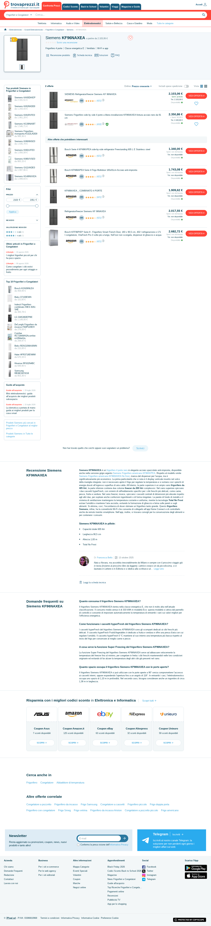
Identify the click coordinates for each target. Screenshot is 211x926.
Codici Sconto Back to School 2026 (124, 871)
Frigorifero (31, 782)
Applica (12, 212)
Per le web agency (47, 871)
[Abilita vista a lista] (201, 86)
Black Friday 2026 (116, 867)
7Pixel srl (11, 918)
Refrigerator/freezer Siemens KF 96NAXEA (85, 211)
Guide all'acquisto (115, 883)
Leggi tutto (159, 569)
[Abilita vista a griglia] (205, 86)
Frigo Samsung (89, 804)
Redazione (9, 875)
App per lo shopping (116, 904)
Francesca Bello (104, 557)
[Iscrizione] (125, 838)
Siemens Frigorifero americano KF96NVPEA (134, 473)
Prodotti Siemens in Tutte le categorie (19, 435)
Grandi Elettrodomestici (33, 30)
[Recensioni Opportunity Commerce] (90, 124)
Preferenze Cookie (110, 918)
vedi (196, 96)
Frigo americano (170, 810)
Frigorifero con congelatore (40, 810)
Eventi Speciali (80, 871)
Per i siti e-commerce (48, 867)
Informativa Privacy (119, 844)
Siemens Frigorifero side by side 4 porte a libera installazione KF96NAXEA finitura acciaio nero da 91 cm (113, 116)
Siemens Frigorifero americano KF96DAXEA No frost (104, 476)
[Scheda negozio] (71, 100)
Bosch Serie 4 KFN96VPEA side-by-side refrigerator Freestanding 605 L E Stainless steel (107, 149)
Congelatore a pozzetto (38, 804)
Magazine (112, 875)
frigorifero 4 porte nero (117, 470)
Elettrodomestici (15, 30)
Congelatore (46, 782)
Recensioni (112, 895)
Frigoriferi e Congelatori (54, 30)
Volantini (77, 875)
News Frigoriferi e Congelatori (121, 879)
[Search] (203, 15)
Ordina (127, 86)
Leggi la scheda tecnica (94, 582)
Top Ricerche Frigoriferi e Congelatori (125, 887)
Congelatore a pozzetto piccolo (141, 810)
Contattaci (9, 879)
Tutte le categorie (165, 23)
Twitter (149, 871)
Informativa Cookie (90, 918)
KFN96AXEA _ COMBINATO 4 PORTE (83, 190)
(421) (99, 100)
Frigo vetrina (80, 810)
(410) (99, 124)
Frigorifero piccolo (137, 804)
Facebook (151, 867)
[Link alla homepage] (5, 29)
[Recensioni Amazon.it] (90, 101)
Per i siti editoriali (46, 875)
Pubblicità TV (113, 900)
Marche (76, 883)
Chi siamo (9, 867)
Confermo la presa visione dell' (104, 844)
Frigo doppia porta (159, 804)
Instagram (151, 875)
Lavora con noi (11, 883)
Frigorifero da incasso (66, 804)
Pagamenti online (115, 891)
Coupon (76, 879)
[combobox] (18, 15)
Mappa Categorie (81, 867)
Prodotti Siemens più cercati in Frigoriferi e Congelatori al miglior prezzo (21, 426)
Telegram (151, 879)
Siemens (70, 30)
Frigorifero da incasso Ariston (106, 810)
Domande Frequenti (13, 871)
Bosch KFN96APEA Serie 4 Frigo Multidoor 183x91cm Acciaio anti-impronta (101, 170)
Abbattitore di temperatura (70, 782)
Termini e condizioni (49, 918)
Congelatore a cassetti (112, 804)
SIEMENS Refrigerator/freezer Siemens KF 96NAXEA (90, 94)
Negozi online (79, 887)
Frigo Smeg (64, 810)
